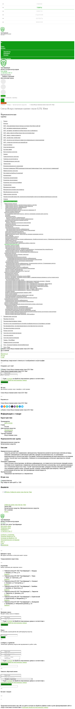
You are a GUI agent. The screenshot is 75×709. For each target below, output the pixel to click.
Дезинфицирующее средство (11, 161)
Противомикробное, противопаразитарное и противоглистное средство (23, 326)
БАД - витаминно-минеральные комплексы (15, 128)
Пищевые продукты (8, 319)
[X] (12, 406)
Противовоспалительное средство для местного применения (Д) (20, 210)
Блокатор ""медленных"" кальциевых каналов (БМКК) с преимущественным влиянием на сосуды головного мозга (32, 277)
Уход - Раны (6, 347)
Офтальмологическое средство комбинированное (17, 248)
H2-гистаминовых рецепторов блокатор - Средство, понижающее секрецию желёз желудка (26, 213)
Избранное (6, 53)
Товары (39, 7)
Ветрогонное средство (10, 224)
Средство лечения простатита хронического (15, 313)
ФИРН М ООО (8, 423)
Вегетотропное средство (10, 152)
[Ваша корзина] (2, 39)
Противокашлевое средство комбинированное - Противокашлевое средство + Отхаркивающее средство (31, 263)
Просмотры (7, 51)
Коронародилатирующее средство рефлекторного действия (19, 295)
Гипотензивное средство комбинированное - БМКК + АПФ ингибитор (21, 287)
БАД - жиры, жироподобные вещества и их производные (18, 133)
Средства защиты (8, 335)
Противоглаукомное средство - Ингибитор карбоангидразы (19, 250)
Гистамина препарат (10, 291)
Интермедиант (7, 175)
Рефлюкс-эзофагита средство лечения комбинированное (19, 219)
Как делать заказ (6, 526)
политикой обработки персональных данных (14, 380)
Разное (5, 121)
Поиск (2, 46)
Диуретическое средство (11, 305)
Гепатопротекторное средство (12, 227)
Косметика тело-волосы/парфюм (12, 182)
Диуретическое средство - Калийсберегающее (17, 306)
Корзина (5, 55)
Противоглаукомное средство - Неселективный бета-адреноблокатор (21, 252)
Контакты (39, 18)
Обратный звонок (6, 58)
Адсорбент (7, 215)
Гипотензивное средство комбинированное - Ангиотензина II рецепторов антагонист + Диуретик (27, 281)
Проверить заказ (6, 528)
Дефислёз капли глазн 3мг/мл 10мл (15, 505)
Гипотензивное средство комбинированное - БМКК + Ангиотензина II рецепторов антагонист (26, 286)
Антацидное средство (10, 216)
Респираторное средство (10, 253)
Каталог (3, 48)
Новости (39, 11)
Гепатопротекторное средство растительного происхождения (20, 230)
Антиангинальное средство (11, 273)
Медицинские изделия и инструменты (13, 189)
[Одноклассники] (4, 406)
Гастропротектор (9, 226)
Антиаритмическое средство (12, 274)
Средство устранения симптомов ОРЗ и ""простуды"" (17, 271)
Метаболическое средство (10, 192)
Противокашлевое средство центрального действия (18, 264)
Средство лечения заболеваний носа (14, 269)
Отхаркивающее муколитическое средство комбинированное (21, 258)
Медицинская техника (9, 187)
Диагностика (7, 163)
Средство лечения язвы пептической (14, 241)
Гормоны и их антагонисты (10, 159)
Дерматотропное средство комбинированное (16, 207)
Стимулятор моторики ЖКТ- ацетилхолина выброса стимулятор (20, 243)
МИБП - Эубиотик (9, 235)
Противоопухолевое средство (11, 328)
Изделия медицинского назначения (13, 166)
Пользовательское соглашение (10, 540)
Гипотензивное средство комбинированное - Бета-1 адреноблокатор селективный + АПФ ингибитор (28, 283)
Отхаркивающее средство (11, 255)
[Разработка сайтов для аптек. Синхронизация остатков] (4, 545)
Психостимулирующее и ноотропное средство (16, 296)
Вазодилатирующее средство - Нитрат (15, 280)
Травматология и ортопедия (11, 342)
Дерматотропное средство (10, 203)
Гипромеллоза (8, 430)
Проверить (4, 624)
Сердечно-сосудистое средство (11, 272)
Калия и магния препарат (11, 294)
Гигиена (5, 154)
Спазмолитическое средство (11, 299)
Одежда (5, 199)
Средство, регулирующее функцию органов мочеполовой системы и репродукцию (23, 304)
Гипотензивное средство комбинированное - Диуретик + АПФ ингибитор (22, 290)
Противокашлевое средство (12, 262)
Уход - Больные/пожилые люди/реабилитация (16, 345)
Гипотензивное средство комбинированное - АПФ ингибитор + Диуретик (22, 282)
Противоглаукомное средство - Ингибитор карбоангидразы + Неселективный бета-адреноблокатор (29, 249)
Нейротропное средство (10, 194)
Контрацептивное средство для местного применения (18, 309)
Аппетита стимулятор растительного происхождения (18, 222)
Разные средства (8, 330)
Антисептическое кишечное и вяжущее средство (16, 220)
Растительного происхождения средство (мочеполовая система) (20, 310)
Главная (39, 4)
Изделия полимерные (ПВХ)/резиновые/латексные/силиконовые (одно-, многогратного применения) (31, 168)
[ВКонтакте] (2, 406)
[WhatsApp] (17, 406)
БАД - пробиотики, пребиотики (11, 137)
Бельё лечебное (7, 144)
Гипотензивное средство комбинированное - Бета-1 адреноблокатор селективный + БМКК (26, 285)
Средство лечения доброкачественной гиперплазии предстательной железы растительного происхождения (30, 311)
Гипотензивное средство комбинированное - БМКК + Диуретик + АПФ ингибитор (24, 288)
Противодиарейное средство (12, 236)
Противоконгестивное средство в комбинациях (17, 267)
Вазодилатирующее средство (12, 278)
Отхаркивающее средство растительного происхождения (19, 260)
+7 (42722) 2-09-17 (6, 73)
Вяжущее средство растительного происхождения (17, 225)
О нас (2, 543)
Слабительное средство (11, 240)
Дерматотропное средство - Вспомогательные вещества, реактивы (21, 205)
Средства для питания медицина (12, 333)
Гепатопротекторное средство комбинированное (17, 229)
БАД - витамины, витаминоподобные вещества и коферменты (20, 130)
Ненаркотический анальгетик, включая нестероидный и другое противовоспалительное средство (30, 196)
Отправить (4, 382)
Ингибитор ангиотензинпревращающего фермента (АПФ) (18, 292)
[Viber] (15, 406)
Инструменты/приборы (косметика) (13, 173)
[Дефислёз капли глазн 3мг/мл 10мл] (18, 492)
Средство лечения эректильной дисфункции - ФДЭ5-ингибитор (19, 314)
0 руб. (4, 103)
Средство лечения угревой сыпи (12, 211)
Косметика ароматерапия (10, 178)
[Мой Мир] (20, 406)
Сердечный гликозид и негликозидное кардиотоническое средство (21, 297)
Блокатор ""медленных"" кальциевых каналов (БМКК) (17, 276)
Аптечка (5, 123)
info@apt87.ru (5, 529)
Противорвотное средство (11, 238)
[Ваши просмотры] (3, 81)
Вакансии (39, 22)
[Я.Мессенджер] (7, 406)
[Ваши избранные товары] (3, 86)
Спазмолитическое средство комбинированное (16, 300)
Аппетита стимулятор (10, 221)
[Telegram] (9, 406)
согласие (9, 378)
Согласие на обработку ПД (9, 538)
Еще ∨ (3, 541)
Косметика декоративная (10, 180)
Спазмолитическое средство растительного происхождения (19, 301)
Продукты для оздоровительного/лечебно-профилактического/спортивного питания (26, 323)
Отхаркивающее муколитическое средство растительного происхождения (24, 259)
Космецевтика (7, 185)
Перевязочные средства (10, 316)
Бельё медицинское (9, 147)
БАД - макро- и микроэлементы (12, 135)
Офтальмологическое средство (11, 244)
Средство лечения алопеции (11, 302)
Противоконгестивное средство (12, 266)
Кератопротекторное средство (12, 246)
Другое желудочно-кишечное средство (14, 231)
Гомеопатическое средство (11, 156)
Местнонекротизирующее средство (13, 208)
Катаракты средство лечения (12, 245)
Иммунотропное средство (10, 170)
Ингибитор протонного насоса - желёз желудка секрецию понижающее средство (24, 234)
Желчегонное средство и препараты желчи (15, 233)
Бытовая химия (7, 149)
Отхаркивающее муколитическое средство (16, 257)
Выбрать (7, 574)
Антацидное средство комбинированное (15, 217)
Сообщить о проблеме (7, 535)
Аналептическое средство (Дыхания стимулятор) (17, 254)
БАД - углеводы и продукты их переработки (15, 142)
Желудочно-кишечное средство (11, 212)
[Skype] (22, 406)
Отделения (39, 15)
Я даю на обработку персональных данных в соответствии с (23, 379)
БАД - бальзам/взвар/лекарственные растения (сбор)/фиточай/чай (21, 126)
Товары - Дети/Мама (9, 340)
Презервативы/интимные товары (12, 321)
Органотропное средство (20, 104)
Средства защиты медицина (11, 337)
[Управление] (1, 548)
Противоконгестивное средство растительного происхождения (20, 268)
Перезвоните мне (6, 684)
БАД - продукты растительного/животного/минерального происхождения (23, 140)
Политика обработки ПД (8, 536)
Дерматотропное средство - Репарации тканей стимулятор (19, 206)
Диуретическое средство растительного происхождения (19, 307)
